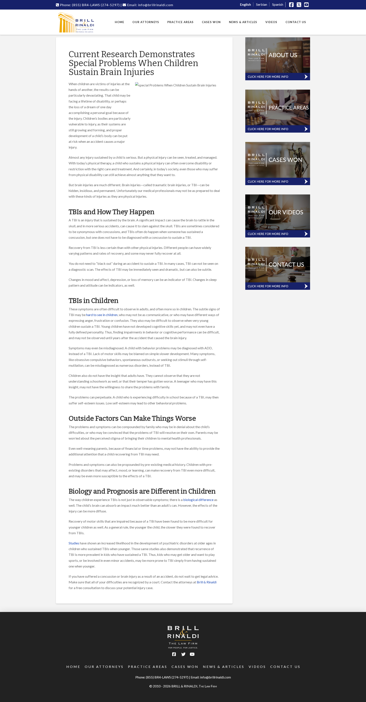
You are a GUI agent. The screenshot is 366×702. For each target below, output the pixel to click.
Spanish (277, 4)
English (245, 4)
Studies (74, 543)
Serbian (261, 4)
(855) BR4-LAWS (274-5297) (167, 677)
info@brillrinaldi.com (215, 677)
